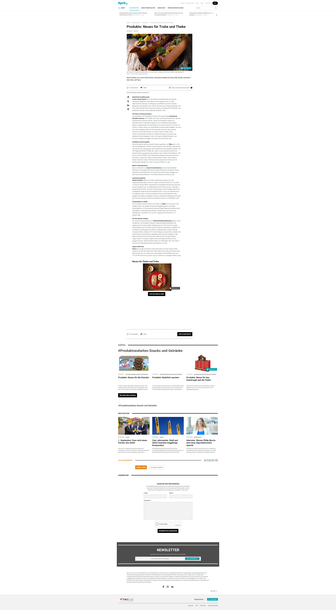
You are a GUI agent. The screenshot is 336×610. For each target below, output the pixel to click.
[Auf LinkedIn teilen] (128, 105)
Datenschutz (203, 605)
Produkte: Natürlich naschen (165, 377)
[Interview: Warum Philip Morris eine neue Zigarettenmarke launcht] (202, 426)
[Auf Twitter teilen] (128, 101)
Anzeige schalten (157, 467)
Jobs (201, 3)
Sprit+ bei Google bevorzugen (181, 87)
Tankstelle (145, 22)
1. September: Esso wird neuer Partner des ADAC (132, 441)
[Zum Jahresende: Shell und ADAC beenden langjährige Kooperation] (168, 426)
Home (128, 22)
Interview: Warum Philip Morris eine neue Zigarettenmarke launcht (200, 443)
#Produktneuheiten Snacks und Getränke (150, 351)
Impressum (190, 605)
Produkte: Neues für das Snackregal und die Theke (198, 378)
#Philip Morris (197, 437)
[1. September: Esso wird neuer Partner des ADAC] (134, 426)
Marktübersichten (148, 8)
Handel (134, 196)
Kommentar (147, 500)
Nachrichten (134, 8)
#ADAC (128, 437)
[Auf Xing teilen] (128, 109)
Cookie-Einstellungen (213, 605)
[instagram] (168, 586)
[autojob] (211, 460)
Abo (215, 3)
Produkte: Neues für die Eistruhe (133, 377)
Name (171, 493)
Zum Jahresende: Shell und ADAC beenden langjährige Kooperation (165, 443)
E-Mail (145, 493)
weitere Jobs (141, 467)
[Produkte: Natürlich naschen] (168, 363)
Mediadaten (199, 599)
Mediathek (161, 8)
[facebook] (163, 586)
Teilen (145, 87)
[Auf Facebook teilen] (128, 97)
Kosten (134, 241)
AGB (197, 605)
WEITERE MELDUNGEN (128, 395)
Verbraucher (147, 149)
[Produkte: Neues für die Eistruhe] (134, 363)
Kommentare (134, 87)
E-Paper (182, 3)
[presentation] (216, 14)
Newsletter (190, 3)
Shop (197, 3)
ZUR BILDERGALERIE (156, 294)
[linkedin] (172, 586)
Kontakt (207, 3)
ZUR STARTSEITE (185, 334)
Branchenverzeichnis (175, 8)
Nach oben (213, 591)
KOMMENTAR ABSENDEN (168, 531)
